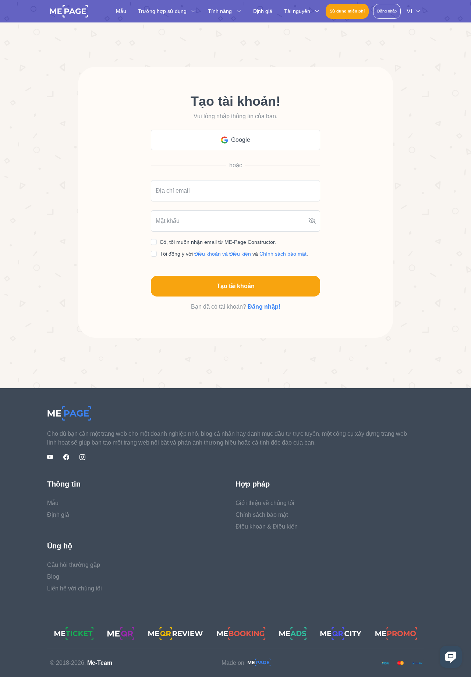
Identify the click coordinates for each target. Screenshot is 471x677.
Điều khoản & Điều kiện (267, 526)
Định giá (262, 11)
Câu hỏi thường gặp (73, 565)
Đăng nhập (387, 11)
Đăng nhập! (264, 307)
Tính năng (220, 11)
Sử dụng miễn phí (347, 11)
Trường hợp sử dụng (163, 11)
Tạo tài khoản (236, 286)
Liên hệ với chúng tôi (74, 588)
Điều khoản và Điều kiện (223, 254)
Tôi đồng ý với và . (234, 254)
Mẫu (121, 11)
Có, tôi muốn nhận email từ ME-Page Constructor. (218, 242)
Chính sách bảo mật (283, 254)
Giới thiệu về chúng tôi (265, 503)
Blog (53, 576)
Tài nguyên (298, 11)
